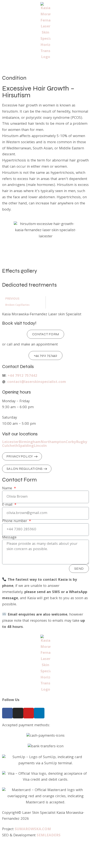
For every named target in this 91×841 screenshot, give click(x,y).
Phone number (15, 521)
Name (7, 489)
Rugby (81, 442)
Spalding (26, 446)
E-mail (8, 505)
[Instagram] (18, 713)
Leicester (10, 442)
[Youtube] (28, 713)
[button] (45, 68)
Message (9, 538)
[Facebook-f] (7, 713)
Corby (71, 442)
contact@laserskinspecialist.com (36, 382)
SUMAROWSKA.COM (33, 829)
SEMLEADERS (49, 836)
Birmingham (30, 442)
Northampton (53, 442)
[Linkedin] (39, 713)
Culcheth (10, 446)
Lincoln (40, 446)
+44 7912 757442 (22, 376)
